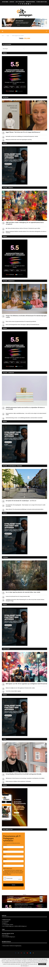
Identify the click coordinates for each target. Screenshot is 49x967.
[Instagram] (20, 3)
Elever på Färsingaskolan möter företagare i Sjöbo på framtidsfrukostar (22, 324)
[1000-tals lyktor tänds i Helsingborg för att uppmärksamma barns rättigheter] (24, 206)
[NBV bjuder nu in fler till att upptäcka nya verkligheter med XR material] (24, 667)
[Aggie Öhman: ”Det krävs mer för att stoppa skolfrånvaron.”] (24, 115)
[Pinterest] (22, 3)
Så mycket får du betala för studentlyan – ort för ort (21, 500)
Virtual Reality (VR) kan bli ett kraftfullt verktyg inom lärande (23, 774)
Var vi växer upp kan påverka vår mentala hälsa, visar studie (23, 592)
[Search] (46, 31)
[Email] (28, 3)
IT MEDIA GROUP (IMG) (41, 1)
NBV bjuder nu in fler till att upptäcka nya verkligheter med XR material (26, 683)
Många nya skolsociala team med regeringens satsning (19, 139)
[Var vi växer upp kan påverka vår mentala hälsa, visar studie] (24, 575)
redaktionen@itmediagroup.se (20, 926)
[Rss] (30, 3)
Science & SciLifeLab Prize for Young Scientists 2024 (18, 596)
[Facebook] (18, 3)
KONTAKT (12, 1)
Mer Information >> (25, 965)
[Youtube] (26, 3)
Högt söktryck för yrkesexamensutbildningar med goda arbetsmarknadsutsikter (24, 509)
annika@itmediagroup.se (10, 936)
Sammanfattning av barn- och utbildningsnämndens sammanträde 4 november (24, 417)
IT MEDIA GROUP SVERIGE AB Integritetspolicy (11, 945)
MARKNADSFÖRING (30, 1)
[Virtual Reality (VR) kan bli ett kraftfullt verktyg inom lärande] (24, 757)
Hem (3, 35)
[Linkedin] (24, 3)
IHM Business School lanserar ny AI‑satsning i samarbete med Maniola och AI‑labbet (25, 778)
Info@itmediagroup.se (9, 926)
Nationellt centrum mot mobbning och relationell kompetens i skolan (22, 136)
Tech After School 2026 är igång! (13, 691)
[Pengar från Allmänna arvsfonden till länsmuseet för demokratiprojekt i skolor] (24, 299)
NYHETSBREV (5, 1)
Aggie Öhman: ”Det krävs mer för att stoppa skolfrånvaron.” (23, 132)
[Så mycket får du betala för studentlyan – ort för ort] (24, 484)
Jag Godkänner (42, 964)
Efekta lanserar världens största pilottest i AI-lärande (18, 781)
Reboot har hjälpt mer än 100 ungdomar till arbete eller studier (20, 688)
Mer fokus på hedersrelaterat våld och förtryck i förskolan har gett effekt (23, 228)
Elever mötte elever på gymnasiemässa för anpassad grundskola (21, 321)
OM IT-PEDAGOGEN (20, 1)
